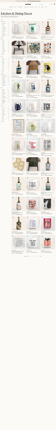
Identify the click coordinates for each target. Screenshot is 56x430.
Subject (2, 38)
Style (1, 87)
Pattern (2, 106)
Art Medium (3, 73)
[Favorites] (52, 4)
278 (38, 256)
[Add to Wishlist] (13, 22)
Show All (2, 36)
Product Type (3, 21)
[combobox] (44, 4)
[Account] (50, 4)
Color (2, 56)
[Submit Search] (40, 4)
